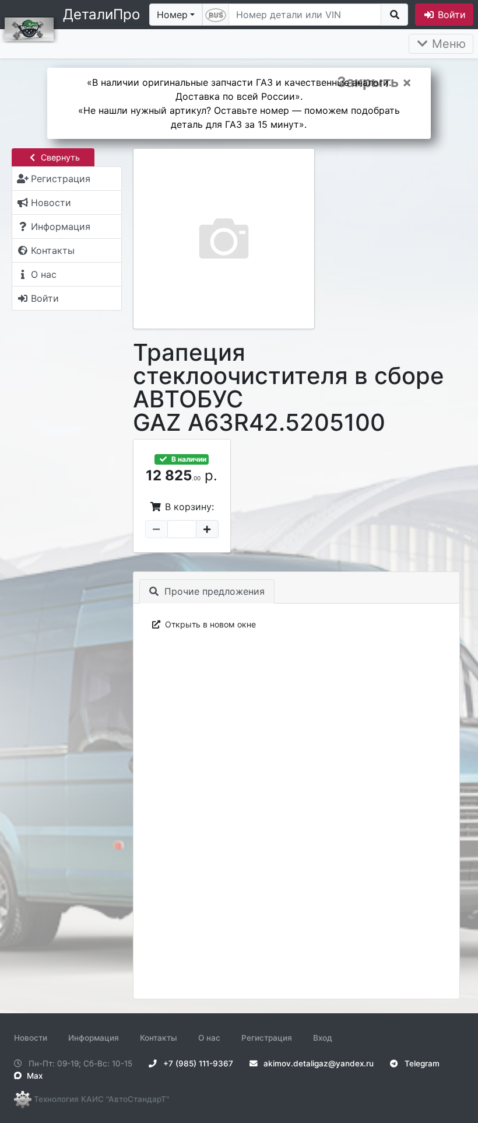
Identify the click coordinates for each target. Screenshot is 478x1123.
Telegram (421, 1063)
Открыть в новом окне (209, 624)
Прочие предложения (213, 591)
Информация (93, 1037)
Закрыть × (374, 82)
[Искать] (394, 15)
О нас (209, 1037)
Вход (322, 1037)
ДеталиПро (101, 14)
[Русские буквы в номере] (215, 15)
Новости (30, 1037)
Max (33, 1075)
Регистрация (266, 1037)
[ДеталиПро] (29, 28)
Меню (447, 44)
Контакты (158, 1037)
